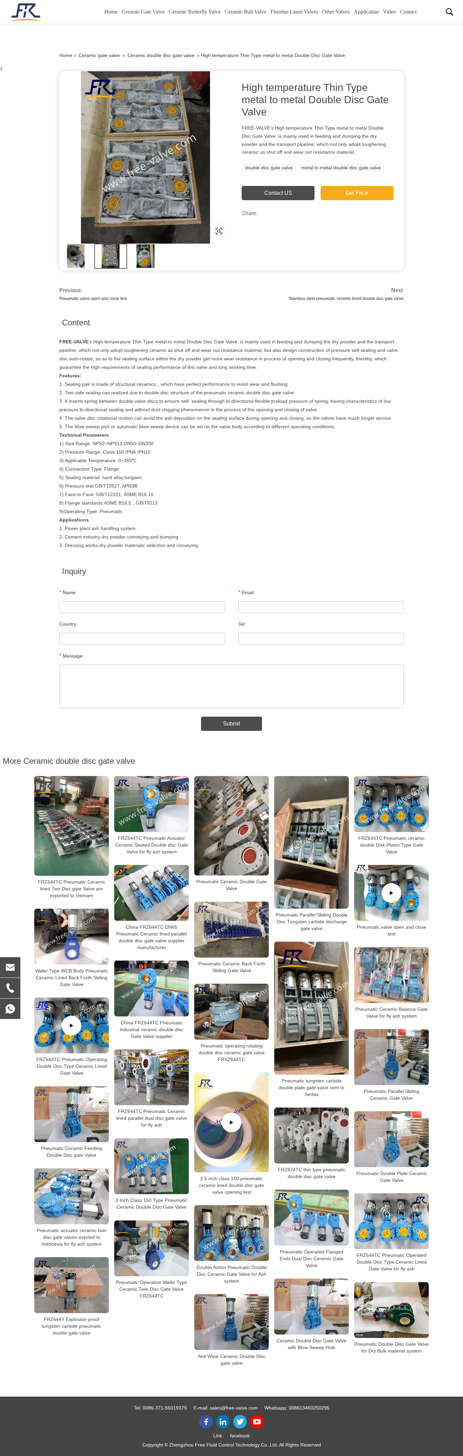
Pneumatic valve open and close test (93, 298)
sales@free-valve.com (234, 1408)
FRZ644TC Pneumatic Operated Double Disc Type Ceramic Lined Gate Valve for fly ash (392, 1262)
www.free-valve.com (102, 231)
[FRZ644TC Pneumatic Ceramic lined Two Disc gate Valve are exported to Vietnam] (71, 826)
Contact (408, 12)
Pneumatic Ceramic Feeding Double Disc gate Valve (71, 1152)
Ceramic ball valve (245, 12)
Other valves (336, 12)
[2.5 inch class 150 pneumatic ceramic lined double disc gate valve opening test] (231, 1122)
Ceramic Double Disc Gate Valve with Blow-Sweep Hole (311, 1344)
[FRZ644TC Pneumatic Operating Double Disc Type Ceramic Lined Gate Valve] (71, 1026)
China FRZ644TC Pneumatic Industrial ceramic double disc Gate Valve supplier (151, 1029)
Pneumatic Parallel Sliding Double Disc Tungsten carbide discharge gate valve (312, 921)
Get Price (357, 193)
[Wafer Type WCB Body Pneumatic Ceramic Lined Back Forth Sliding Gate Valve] (71, 937)
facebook (240, 1435)
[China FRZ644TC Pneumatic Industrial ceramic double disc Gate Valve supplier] (151, 989)
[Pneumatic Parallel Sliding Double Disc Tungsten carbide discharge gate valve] (311, 842)
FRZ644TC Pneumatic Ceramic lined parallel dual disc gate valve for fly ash (151, 1118)
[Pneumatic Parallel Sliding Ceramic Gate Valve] (391, 1057)
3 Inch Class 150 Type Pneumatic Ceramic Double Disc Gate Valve (151, 1204)
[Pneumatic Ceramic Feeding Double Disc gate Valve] (71, 1114)
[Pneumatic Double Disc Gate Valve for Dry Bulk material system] (391, 1310)
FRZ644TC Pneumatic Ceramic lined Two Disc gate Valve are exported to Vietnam (71, 888)
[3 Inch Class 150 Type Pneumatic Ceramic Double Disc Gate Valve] (151, 1166)
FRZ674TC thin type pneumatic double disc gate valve (311, 1173)
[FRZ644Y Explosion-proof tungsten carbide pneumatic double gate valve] (71, 1285)
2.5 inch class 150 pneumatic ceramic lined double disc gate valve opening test (231, 1185)
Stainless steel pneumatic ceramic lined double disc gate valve (346, 298)
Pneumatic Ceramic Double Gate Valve (231, 885)
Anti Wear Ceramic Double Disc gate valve (231, 1360)
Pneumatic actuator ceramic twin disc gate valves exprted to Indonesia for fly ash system (71, 1237)
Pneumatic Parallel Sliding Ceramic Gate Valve (391, 1095)
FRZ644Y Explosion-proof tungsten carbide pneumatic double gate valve (71, 1326)
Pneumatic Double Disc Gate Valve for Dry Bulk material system (391, 1347)
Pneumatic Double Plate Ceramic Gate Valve (391, 1177)
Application (366, 12)
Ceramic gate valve (143, 12)
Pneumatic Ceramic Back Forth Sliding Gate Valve (231, 967)
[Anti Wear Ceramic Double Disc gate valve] (231, 1322)
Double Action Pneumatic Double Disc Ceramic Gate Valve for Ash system (232, 1274)
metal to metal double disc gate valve (341, 167)
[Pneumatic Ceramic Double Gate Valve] (231, 825)
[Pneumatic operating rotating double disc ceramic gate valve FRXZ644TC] (231, 1012)
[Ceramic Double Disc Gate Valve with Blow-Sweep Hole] (311, 1307)
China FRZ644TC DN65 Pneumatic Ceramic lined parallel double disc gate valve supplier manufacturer (151, 937)
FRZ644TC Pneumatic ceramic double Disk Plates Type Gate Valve (391, 844)
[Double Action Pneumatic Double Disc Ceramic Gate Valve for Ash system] (231, 1233)
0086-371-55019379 (165, 1408)
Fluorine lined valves (294, 12)
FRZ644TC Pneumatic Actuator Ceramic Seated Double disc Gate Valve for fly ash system (151, 844)
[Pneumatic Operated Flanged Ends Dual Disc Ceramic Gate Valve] (311, 1218)
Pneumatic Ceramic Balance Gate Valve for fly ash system (391, 1012)
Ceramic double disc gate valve (161, 55)
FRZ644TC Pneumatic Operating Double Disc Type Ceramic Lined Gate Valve (71, 1066)
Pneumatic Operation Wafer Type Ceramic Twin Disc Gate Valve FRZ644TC (151, 1289)
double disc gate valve (269, 167)
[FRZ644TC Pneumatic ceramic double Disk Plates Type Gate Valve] (391, 804)
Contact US (278, 193)
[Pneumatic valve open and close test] (391, 893)
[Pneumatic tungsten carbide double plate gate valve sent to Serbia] (311, 1008)
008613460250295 (309, 1408)
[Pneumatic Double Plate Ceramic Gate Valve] (391, 1139)
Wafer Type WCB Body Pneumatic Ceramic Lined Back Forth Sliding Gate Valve (71, 977)
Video (389, 12)
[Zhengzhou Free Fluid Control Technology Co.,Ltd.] (42, 12)
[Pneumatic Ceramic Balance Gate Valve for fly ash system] (391, 975)
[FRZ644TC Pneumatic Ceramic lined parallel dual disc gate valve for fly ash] (151, 1077)
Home (111, 12)
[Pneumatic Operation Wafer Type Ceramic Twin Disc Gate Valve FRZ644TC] (151, 1249)
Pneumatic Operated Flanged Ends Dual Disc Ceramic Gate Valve (311, 1258)
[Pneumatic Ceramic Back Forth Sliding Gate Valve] (231, 930)
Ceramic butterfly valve (195, 12)
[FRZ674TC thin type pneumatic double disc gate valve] (311, 1136)
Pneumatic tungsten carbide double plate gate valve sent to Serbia (311, 1087)
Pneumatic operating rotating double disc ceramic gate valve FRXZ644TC (232, 1052)
